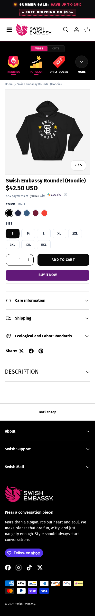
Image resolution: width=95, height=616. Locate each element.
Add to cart (63, 260)
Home (9, 84)
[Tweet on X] (21, 351)
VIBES (39, 48)
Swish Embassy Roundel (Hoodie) (39, 84)
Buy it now (47, 275)
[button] (87, 29)
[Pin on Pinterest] (41, 351)
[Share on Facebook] (31, 351)
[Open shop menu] (9, 29)
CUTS (56, 48)
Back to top (47, 412)
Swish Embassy (25, 604)
